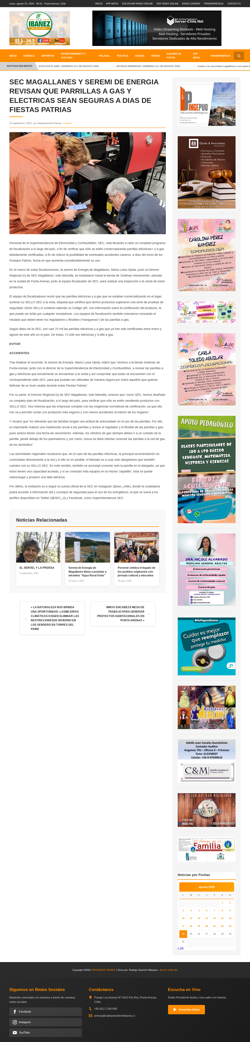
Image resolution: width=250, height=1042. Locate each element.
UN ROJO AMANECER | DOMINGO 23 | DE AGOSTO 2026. (140, 66)
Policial (104, 55)
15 (222, 918)
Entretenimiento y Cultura (73, 55)
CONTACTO (234, 3)
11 (191, 918)
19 (199, 926)
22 (222, 926)
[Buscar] (239, 56)
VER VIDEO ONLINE (167, 3)
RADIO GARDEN (191, 3)
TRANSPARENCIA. (214, 3)
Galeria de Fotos (174, 55)
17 (183, 926)
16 (230, 918)
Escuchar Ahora (189, 1009)
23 (230, 926)
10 (183, 918)
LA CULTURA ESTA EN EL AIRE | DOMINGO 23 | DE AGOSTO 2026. (54, 66)
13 (206, 918)
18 (191, 926)
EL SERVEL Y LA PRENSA (37, 567)
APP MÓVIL (112, 3)
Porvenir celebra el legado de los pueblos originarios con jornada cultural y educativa (136, 571)
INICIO (99, 3)
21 (214, 926)
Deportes (47, 55)
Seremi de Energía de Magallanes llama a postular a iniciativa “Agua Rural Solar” (87, 571)
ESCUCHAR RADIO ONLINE (137, 3)
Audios (139, 55)
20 (206, 926)
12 (199, 918)
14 (214, 918)
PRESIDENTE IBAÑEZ (103, 970)
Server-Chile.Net (169, 970)
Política (122, 55)
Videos (155, 55)
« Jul (181, 948)
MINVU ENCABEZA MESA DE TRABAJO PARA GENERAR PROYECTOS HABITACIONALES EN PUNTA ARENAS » (120, 614)
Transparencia (220, 55)
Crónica (29, 55)
